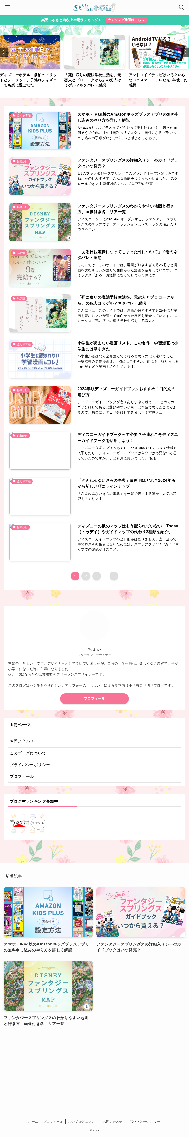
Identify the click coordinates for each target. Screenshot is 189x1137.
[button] (4, 52)
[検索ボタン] (181, 7)
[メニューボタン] (7, 7)
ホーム (33, 1121)
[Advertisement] (94, 1071)
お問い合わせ (22, 741)
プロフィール (94, 698)
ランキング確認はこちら (126, 20)
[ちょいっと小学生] (94, 7)
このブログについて (28, 753)
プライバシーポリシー (30, 765)
